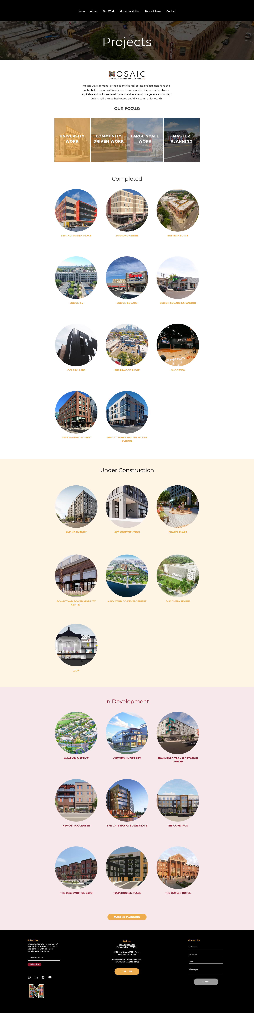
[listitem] (72, 140)
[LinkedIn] (36, 977)
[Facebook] (43, 977)
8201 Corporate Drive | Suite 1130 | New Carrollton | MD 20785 (127, 960)
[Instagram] (29, 977)
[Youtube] (50, 977)
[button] (93, 11)
